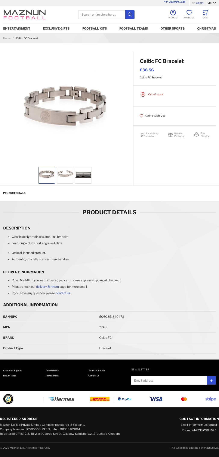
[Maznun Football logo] (24, 14)
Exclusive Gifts (56, 28)
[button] (211, 3)
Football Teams (133, 28)
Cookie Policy (52, 370)
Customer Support (12, 370)
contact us (63, 293)
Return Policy (9, 375)
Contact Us (93, 375)
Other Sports (173, 28)
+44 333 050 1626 (175, 1)
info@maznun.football (203, 424)
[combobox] (106, 14)
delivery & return (47, 286)
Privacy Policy (52, 375)
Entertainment (16, 28)
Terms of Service (96, 370)
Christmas (206, 28)
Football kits (94, 28)
